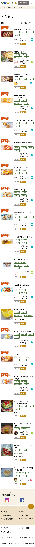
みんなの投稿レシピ (28, 315)
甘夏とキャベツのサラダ (23, 331)
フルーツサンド (20, 190)
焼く (17, 475)
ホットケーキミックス (19, 289)
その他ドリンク (24, 170)
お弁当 (23, 195)
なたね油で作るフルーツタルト (24, 144)
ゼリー (23, 100)
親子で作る (23, 292)
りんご (30, 123)
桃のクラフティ (20, 52)
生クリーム (16, 268)
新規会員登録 (7, 515)
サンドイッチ (17, 192)
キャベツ (31, 334)
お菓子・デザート (18, 57)
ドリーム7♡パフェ (21, 259)
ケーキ (30, 147)
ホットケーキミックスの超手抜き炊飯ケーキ (24, 469)
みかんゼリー (19, 309)
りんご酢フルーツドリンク (24, 237)
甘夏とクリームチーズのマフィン (24, 378)
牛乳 (31, 32)
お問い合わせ (7, 532)
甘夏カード (19, 354)
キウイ (16, 195)
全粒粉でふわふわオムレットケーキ (24, 286)
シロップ (31, 79)
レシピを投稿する (8, 519)
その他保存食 (24, 239)
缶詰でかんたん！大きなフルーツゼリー (24, 96)
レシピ (5, 512)
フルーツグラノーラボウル (24, 120)
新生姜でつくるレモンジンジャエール (24, 75)
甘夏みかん (23, 334)
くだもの (17, 54)
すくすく (17, 32)
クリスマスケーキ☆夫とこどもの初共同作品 (24, 402)
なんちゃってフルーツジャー (24, 446)
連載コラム (22, 512)
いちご (16, 35)
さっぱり (24, 242)
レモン (16, 79)
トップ (3, 8)
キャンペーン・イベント (26, 519)
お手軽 (23, 173)
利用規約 (5, 528)
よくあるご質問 (24, 528)
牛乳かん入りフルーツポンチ (24, 213)
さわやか (17, 450)
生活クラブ (18, 538)
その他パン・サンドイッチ (20, 262)
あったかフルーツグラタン (24, 29)
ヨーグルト (23, 123)
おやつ (23, 32)
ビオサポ (17, 337)
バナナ (16, 126)
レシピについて (11, 8)
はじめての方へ (24, 515)
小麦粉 (16, 147)
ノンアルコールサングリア (24, 167)
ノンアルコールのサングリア (24, 425)
